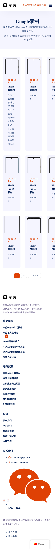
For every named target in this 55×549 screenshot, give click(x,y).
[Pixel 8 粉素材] (33, 65)
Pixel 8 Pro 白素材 (33, 189)
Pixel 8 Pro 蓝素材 (11, 189)
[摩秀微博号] (4, 500)
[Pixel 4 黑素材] (11, 224)
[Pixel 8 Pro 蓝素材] (11, 163)
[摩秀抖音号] (8, 500)
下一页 (33, 276)
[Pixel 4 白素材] (33, 224)
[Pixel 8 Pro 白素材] (33, 163)
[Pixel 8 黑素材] (11, 65)
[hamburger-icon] (50, 5)
